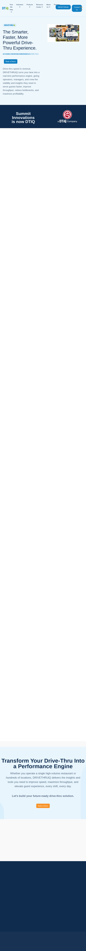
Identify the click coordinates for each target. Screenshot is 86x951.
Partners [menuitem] (57, 4)
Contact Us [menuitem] (77, 8)
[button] (63, 33)
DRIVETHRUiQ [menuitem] (63, 7)
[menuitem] (11, 8)
